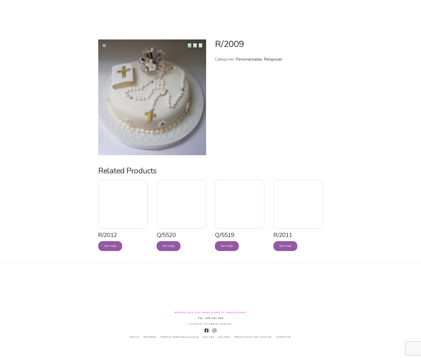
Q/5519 (224, 235)
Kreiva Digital (220, 324)
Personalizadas (249, 59)
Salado (224, 337)
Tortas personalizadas (180, 337)
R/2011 (282, 235)
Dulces (208, 337)
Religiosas (273, 59)
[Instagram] (214, 330)
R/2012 (107, 235)
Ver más (110, 246)
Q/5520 (166, 235)
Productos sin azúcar (253, 337)
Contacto (283, 337)
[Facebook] (207, 330)
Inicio (135, 337)
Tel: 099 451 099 (210, 318)
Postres (150, 337)
